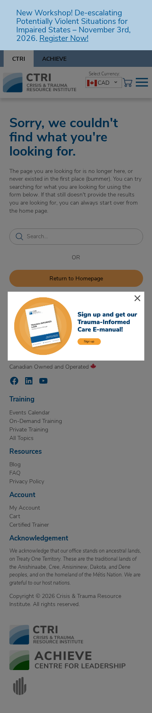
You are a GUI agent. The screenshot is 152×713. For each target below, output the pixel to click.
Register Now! (63, 37)
